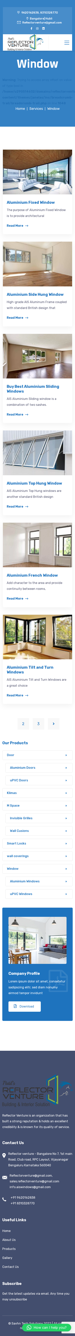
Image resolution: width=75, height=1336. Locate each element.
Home (6, 1231)
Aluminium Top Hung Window (34, 483)
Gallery (7, 1258)
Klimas (12, 793)
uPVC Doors (19, 780)
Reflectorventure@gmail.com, (31, 1175)
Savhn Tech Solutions (27, 1323)
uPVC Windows (21, 894)
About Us (9, 1240)
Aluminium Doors (22, 767)
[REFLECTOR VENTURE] (25, 42)
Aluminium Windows (25, 881)
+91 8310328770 (23, 1203)
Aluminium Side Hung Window (35, 294)
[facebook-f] (31, 28)
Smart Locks (16, 843)
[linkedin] (43, 28)
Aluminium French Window (32, 575)
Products (9, 1249)
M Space (13, 805)
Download (26, 1006)
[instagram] (37, 28)
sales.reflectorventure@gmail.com (34, 1181)
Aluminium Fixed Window (31, 202)
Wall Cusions (19, 831)
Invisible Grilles (21, 818)
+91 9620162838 (23, 1197)
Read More (15, 225)
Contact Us (10, 1267)
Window (12, 869)
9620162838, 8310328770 (39, 12)
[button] (46, 1327)
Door (10, 755)
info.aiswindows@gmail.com (30, 1187)
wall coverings (18, 856)
